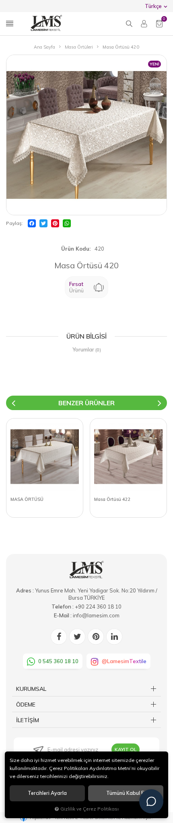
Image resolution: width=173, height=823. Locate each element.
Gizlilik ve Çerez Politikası (89, 809)
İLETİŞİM (27, 720)
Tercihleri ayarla (47, 793)
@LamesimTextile (124, 661)
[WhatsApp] (67, 223)
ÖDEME (25, 704)
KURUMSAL (31, 688)
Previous (13, 403)
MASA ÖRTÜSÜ (26, 499)
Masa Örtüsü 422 (112, 499)
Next (159, 403)
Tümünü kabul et (126, 793)
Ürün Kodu (75, 248)
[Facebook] (32, 223)
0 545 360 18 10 (58, 661)
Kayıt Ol (125, 749)
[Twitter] (43, 223)
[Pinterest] (55, 223)
